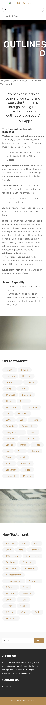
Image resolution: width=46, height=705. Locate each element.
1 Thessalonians (13, 574)
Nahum (9, 463)
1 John (23, 606)
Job (21, 420)
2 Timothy (11, 587)
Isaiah (33, 432)
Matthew (10, 543)
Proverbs (10, 426)
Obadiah (35, 451)
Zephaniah (11, 470)
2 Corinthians (32, 556)
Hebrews (27, 593)
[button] (23, 16)
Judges (9, 388)
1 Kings (9, 401)
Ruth (23, 388)
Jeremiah (10, 438)
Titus (25, 587)
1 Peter (23, 599)
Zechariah (11, 476)
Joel (8, 451)
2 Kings (23, 401)
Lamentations (29, 438)
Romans (35, 549)
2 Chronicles (31, 407)
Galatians (10, 562)
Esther (9, 420)
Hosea (37, 445)
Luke (36, 543)
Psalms (34, 420)
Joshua (30, 382)
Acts (21, 549)
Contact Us (6, 687)
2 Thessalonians (14, 581)
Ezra (8, 413)
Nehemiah (23, 413)
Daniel (23, 445)
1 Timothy (34, 581)
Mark (24, 543)
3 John (23, 612)
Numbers (26, 376)
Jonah (9, 457)
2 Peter (9, 606)
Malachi (27, 476)
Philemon (10, 593)
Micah (23, 457)
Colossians (29, 568)
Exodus (24, 370)
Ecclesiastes (28, 426)
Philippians (11, 568)
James (9, 599)
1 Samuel (10, 395)
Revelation (11, 618)
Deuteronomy (12, 382)
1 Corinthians (12, 556)
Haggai (27, 470)
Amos (20, 451)
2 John (9, 612)
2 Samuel (26, 395)
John (8, 549)
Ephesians (28, 562)
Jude (37, 612)
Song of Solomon (14, 432)
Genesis (10, 370)
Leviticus (10, 376)
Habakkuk (25, 463)
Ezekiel (9, 445)
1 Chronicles (12, 407)
